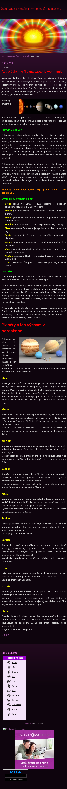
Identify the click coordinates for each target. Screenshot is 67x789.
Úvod (4, 56)
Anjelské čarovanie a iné (18, 56)
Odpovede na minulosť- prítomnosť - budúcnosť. (31, 8)
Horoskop (28, 724)
